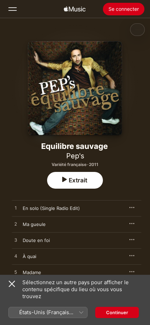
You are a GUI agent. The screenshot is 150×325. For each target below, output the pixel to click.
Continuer (117, 312)
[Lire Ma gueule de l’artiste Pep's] (16, 224)
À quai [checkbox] (29, 256)
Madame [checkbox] (32, 272)
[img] (74, 9)
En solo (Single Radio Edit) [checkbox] (51, 208)
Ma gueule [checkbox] (34, 224)
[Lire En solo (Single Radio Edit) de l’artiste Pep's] (16, 208)
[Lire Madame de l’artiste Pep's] (16, 272)
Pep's (75, 156)
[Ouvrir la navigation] (12, 9)
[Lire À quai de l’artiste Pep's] (16, 256)
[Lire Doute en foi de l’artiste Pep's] (16, 240)
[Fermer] (12, 284)
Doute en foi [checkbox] (36, 240)
